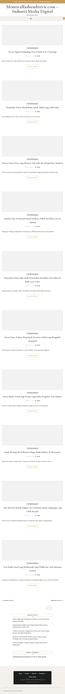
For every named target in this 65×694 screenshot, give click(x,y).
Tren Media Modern (45, 1)
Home (15, 1)
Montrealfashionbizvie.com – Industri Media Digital (32, 9)
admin (38, 56)
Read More (32, 66)
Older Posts (8, 600)
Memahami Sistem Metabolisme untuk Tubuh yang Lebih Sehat (32, 107)
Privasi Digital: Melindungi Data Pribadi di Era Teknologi (33, 52)
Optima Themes (18, 691)
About (20, 673)
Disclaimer (42, 673)
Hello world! (42, 657)
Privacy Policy (32, 676)
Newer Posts (56, 600)
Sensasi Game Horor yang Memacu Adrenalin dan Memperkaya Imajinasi (32, 163)
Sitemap (34, 673)
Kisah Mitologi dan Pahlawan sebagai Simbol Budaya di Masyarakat (32, 452)
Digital (30, 1)
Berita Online (23, 1)
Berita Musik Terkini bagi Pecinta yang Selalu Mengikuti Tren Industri (32, 396)
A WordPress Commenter (21, 657)
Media (36, 1)
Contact (27, 673)
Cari (49, 608)
